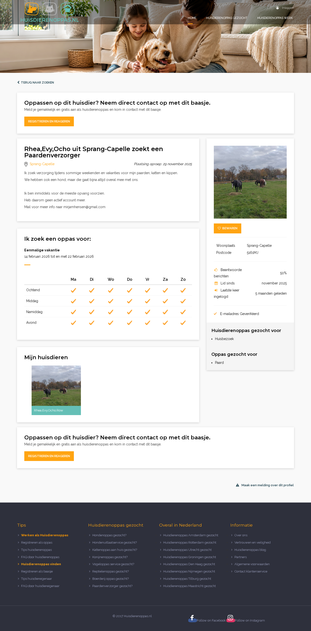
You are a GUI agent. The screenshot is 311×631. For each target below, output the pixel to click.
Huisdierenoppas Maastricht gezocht (189, 586)
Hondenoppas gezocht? (109, 535)
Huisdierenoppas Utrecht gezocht (187, 550)
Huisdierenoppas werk (275, 18)
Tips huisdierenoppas (36, 550)
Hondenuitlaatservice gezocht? (114, 542)
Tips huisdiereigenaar (36, 578)
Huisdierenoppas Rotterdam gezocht (189, 542)
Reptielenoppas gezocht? (110, 571)
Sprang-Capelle (42, 164)
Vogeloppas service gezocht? (113, 564)
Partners (240, 557)
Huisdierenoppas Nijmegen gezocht (189, 571)
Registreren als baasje (37, 571)
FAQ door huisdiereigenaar (40, 586)
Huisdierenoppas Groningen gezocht (189, 557)
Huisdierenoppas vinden (41, 564)
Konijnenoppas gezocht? (110, 557)
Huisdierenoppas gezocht (227, 18)
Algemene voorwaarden (252, 564)
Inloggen (287, 7)
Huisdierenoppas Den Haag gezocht (189, 564)
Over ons (240, 535)
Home (192, 18)
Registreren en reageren (49, 121)
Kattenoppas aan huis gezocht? (114, 550)
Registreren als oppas (36, 542)
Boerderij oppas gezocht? (110, 578)
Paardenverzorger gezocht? (112, 586)
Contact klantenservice (250, 571)
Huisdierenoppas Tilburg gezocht (187, 578)
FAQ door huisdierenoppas (40, 557)
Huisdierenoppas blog (250, 550)
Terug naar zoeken (36, 82)
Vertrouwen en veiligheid (252, 542)
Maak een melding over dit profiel (268, 485)
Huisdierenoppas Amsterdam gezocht (190, 535)
